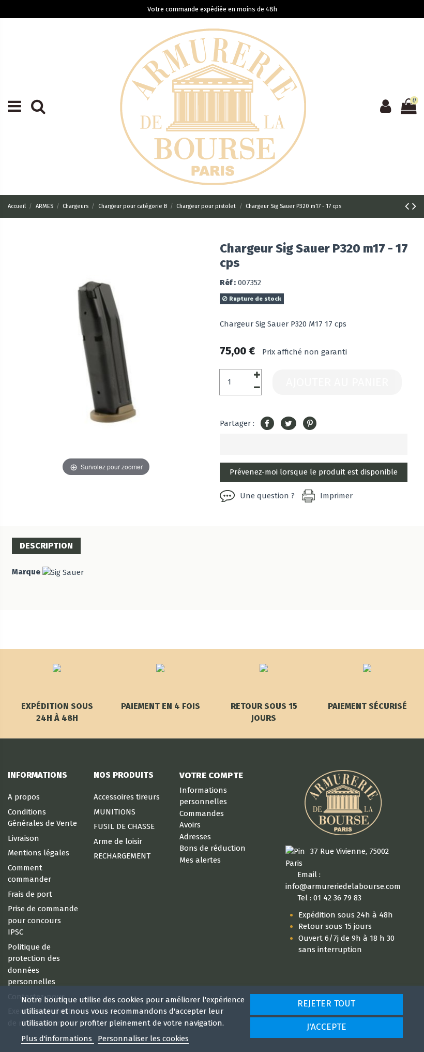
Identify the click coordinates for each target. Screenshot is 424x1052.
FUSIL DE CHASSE (124, 826)
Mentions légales (38, 852)
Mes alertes (200, 860)
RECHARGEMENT (122, 856)
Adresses (195, 836)
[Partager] (267, 423)
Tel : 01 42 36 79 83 (329, 897)
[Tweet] (288, 423)
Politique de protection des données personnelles (34, 964)
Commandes (201, 813)
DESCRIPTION (46, 546)
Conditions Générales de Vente (42, 817)
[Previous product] (408, 206)
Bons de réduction (212, 848)
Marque (26, 571)
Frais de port (30, 894)
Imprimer (336, 495)
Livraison (23, 838)
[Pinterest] (309, 423)
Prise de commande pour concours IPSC (43, 920)
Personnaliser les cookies (143, 1038)
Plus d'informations (57, 1038)
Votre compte (211, 775)
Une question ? (267, 495)
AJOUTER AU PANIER (337, 382)
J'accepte (326, 1026)
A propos (24, 797)
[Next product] (414, 206)
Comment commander (29, 873)
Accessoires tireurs (127, 797)
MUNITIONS (114, 812)
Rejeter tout (326, 1003)
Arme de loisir (118, 841)
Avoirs (190, 824)
